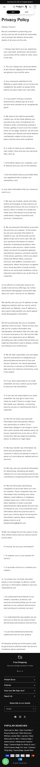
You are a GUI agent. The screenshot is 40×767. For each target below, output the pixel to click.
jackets (25, 736)
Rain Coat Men (26, 730)
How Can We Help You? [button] (14, 691)
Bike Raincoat (25, 733)
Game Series (9, 742)
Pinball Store (23, 763)
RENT (27, 12)
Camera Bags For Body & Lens (22, 745)
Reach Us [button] (8, 696)
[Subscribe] (33, 708)
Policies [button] (7, 685)
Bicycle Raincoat (11, 733)
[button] (4, 7)
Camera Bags (26, 739)
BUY (13, 12)
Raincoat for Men (11, 730)
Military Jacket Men (12, 736)
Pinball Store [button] (9, 679)
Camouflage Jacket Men (23, 750)
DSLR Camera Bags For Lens (16, 747)
